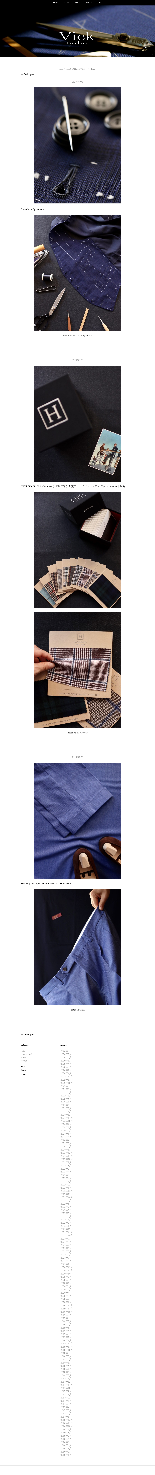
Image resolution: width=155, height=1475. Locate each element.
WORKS (100, 3)
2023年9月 (66, 1162)
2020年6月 (66, 1286)
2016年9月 (66, 1429)
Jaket (23, 1070)
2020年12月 (66, 1267)
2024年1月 (66, 1149)
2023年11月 (66, 1156)
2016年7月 (66, 1435)
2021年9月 (66, 1238)
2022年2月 (66, 1222)
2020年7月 (66, 1283)
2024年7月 (66, 1130)
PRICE (77, 3)
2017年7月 (66, 1397)
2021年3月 (66, 1257)
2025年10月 (66, 1082)
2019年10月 (66, 1311)
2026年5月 (66, 1060)
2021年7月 (66, 1245)
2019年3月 (66, 1334)
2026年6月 (66, 1057)
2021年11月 (66, 1232)
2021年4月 (66, 1254)
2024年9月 (66, 1124)
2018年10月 (66, 1349)
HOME (55, 3)
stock (23, 1057)
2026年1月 (66, 1073)
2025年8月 (66, 1089)
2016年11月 (66, 1423)
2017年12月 (66, 1381)
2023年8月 (66, 1165)
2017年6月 (66, 1400)
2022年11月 (66, 1194)
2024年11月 (66, 1117)
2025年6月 (66, 1095)
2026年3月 (66, 1067)
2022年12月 (66, 1191)
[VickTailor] (77, 44)
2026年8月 (66, 1051)
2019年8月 (66, 1318)
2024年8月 (66, 1127)
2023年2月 (66, 1184)
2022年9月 (66, 1200)
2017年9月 (66, 1391)
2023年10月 (66, 1159)
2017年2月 (66, 1413)
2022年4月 (66, 1216)
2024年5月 (66, 1136)
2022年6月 (66, 1210)
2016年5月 (66, 1442)
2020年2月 (66, 1299)
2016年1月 (66, 1454)
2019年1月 (66, 1340)
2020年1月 (66, 1302)
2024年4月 (66, 1140)
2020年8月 (66, 1280)
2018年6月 (66, 1362)
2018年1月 (66, 1378)
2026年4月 (66, 1063)
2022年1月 (66, 1225)
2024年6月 (66, 1133)
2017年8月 (66, 1394)
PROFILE (89, 3)
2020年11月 (66, 1270)
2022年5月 (66, 1213)
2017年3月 (66, 1410)
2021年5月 (66, 1251)
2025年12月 (66, 1076)
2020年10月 (66, 1273)
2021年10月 (66, 1235)
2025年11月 (66, 1079)
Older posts (28, 74)
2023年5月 (66, 1175)
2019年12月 (66, 1305)
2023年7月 (66, 1168)
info (23, 1051)
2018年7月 (66, 1359)
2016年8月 (66, 1432)
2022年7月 (66, 1206)
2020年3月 (66, 1295)
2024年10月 (66, 1121)
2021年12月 (66, 1229)
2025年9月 (66, 1086)
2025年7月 (66, 1092)
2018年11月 (66, 1346)
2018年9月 (66, 1353)
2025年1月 (66, 1111)
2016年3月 (66, 1448)
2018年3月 (66, 1372)
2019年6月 (66, 1324)
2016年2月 (66, 1451)
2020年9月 (66, 1276)
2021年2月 (66, 1260)
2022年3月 (66, 1219)
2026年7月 (66, 1054)
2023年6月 (66, 1171)
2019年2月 (66, 1337)
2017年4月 (66, 1407)
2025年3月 (66, 1105)
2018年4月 (66, 1369)
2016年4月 (66, 1445)
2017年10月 (66, 1388)
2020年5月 (66, 1289)
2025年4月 (66, 1101)
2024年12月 (66, 1114)
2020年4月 (66, 1292)
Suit (90, 335)
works (76, 335)
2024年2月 (66, 1146)
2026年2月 (66, 1070)
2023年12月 (66, 1152)
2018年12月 (66, 1343)
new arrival (82, 732)
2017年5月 (66, 1404)
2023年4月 (66, 1178)
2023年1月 (66, 1187)
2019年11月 (66, 1308)
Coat (23, 1073)
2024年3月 (66, 1143)
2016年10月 (66, 1426)
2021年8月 (66, 1241)
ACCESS (67, 3)
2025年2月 (66, 1108)
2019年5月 (66, 1327)
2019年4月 (66, 1330)
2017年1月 (66, 1416)
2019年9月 (66, 1314)
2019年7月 (66, 1321)
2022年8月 (66, 1203)
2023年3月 (66, 1181)
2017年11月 (66, 1384)
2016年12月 (66, 1419)
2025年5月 (66, 1098)
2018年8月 (66, 1356)
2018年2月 (66, 1375)
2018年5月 (66, 1365)
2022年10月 (66, 1197)
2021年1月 (66, 1264)
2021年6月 (66, 1248)
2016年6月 (66, 1438)
